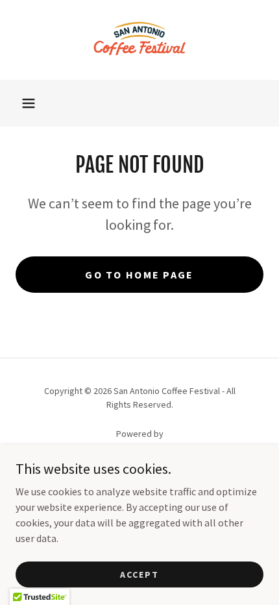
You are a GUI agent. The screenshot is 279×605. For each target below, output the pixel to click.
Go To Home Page (139, 274)
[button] (29, 103)
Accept (139, 574)
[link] (139, 40)
